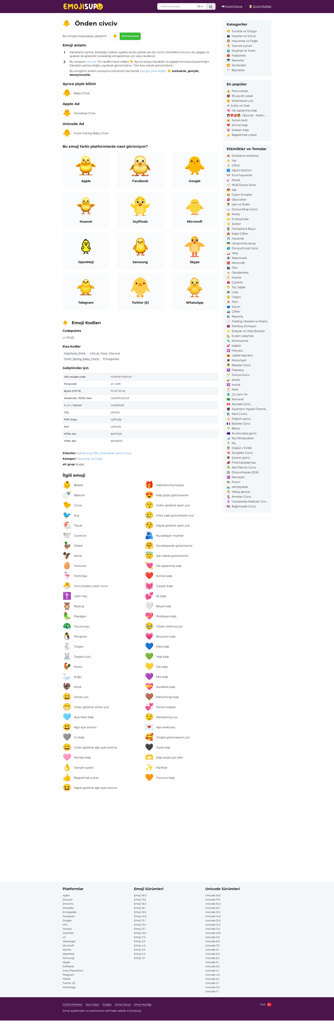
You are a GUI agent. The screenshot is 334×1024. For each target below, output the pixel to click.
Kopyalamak (130, 36)
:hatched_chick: (75, 353)
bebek (81, 453)
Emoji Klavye (123, 1004)
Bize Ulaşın (92, 1004)
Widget (107, 1004)
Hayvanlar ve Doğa (89, 458)
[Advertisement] (140, 834)
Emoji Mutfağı (143, 1004)
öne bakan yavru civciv (116, 453)
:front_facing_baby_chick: (81, 359)
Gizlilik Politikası (72, 1004)
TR (199, 6)
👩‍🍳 (260, 6)
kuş (89, 453)
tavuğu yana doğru (153, 71)
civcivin (92, 61)
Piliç (96, 453)
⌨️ (232, 6)
